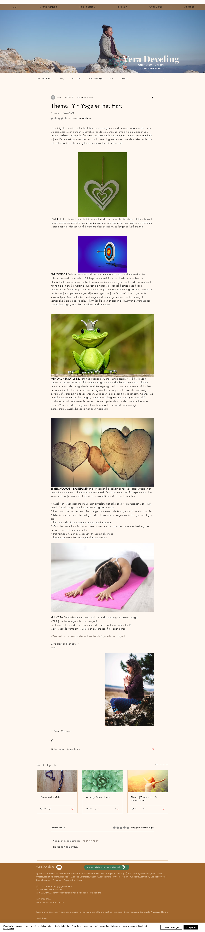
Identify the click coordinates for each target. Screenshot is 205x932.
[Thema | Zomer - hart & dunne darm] (148, 781)
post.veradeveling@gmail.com (56, 886)
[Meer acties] (152, 97)
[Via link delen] (52, 740)
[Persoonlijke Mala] (57, 781)
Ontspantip (76, 78)
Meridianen (66, 731)
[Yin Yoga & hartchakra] (102, 781)
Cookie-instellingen (171, 927)
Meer (123, 78)
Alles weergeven (161, 764)
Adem (112, 78)
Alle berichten (44, 78)
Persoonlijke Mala (50, 797)
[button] (164, 78)
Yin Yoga (60, 78)
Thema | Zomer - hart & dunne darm (144, 799)
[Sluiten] (201, 927)
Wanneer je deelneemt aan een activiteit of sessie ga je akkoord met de (74, 911)
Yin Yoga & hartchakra (98, 797)
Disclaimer (41, 918)
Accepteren (191, 927)
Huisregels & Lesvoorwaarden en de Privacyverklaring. (140, 911)
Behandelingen (95, 78)
